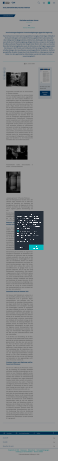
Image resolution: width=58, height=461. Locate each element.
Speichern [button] (22, 247)
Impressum (23, 450)
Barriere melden (38, 452)
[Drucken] (4, 72)
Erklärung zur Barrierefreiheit (24, 452)
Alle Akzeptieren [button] (36, 247)
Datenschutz (31, 450)
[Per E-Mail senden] (4, 75)
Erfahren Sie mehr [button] (26, 228)
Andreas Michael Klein (29, 28)
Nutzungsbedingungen (43, 450)
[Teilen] (4, 78)
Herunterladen (45, 93)
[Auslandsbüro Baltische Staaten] (13, 2)
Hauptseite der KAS (13, 450)
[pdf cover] (45, 75)
